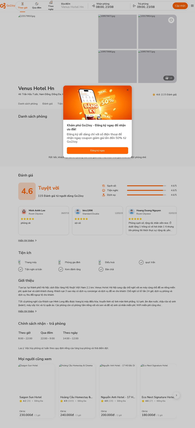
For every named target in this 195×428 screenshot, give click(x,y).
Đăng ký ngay (97, 150)
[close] (127, 90)
